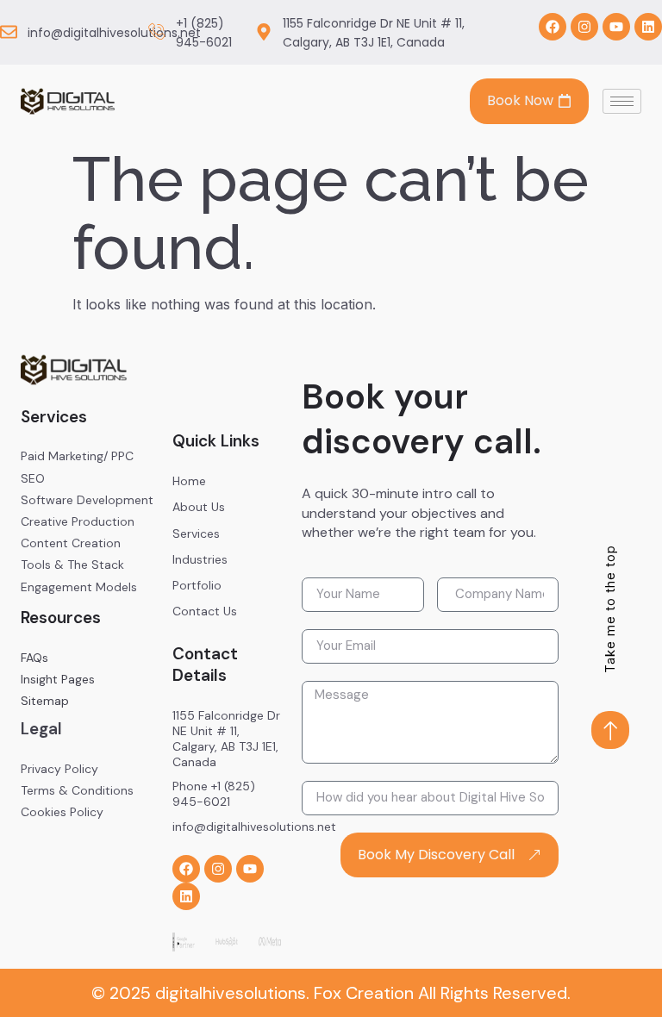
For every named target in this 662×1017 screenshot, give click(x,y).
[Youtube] (616, 27)
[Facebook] (552, 27)
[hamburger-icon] (622, 101)
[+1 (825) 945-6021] (157, 32)
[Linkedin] (648, 27)
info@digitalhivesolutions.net (114, 32)
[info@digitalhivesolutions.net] (8, 32)
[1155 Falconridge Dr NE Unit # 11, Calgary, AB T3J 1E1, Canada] (263, 32)
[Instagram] (584, 27)
